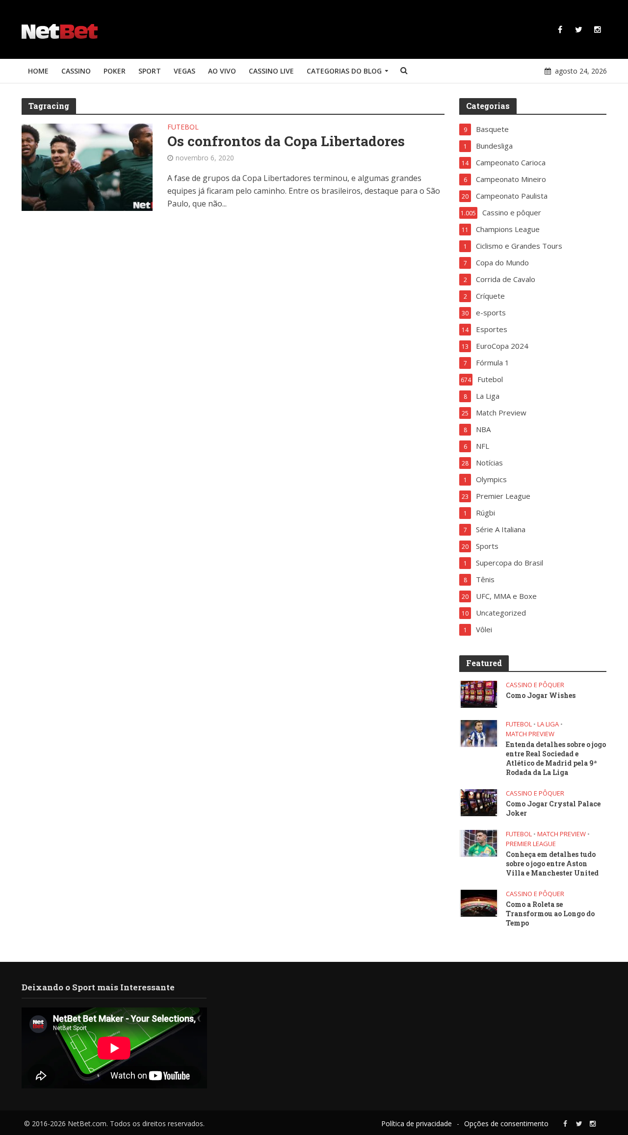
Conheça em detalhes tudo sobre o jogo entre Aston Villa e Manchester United (552, 863)
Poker (115, 71)
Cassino (76, 71)
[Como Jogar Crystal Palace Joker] (479, 802)
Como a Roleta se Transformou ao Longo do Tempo (550, 914)
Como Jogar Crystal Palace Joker (553, 808)
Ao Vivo (222, 71)
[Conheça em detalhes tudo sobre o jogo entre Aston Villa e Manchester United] (479, 843)
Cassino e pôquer (535, 685)
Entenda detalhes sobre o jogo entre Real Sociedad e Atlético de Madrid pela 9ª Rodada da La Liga (556, 758)
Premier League (531, 844)
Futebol (183, 127)
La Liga (548, 724)
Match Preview (530, 734)
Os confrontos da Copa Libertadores (286, 141)
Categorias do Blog (344, 71)
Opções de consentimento (506, 1123)
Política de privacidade (416, 1123)
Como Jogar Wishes (541, 695)
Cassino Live (271, 71)
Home (38, 71)
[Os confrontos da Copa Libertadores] (87, 166)
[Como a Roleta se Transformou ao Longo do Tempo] (479, 902)
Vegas (184, 71)
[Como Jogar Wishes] (479, 693)
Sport (149, 71)
